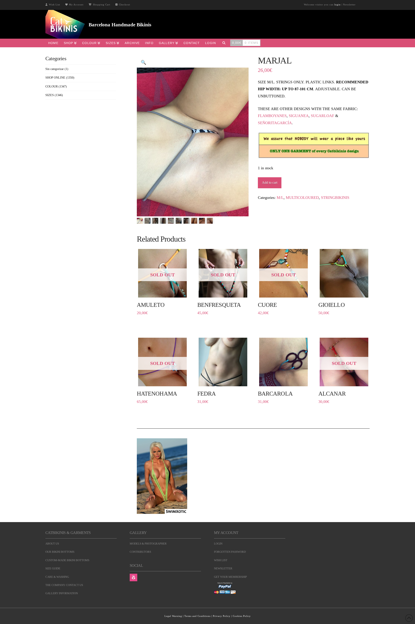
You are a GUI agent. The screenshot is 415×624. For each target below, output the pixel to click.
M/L (280, 197)
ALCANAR (332, 393)
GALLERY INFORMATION (61, 593)
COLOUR (51, 86)
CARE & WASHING (57, 576)
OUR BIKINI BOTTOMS (59, 551)
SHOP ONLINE (55, 77)
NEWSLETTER (223, 568)
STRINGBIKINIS (335, 197)
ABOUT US (52, 543)
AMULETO (150, 305)
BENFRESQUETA (219, 305)
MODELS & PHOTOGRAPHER (148, 543)
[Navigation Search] (224, 43)
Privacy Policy (221, 616)
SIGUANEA (299, 116)
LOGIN (218, 543)
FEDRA (206, 393)
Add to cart (269, 182)
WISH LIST (220, 560)
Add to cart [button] (346, 292)
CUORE (267, 305)
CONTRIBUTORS (140, 551)
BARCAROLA (275, 393)
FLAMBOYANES (272, 116)
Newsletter (349, 4)
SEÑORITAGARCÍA (275, 123)
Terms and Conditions (197, 616)
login (337, 4)
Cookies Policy (242, 616)
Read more (162, 292)
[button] (143, 62)
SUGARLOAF (322, 116)
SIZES (49, 95)
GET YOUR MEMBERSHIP (230, 576)
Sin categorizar (54, 69)
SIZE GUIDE (52, 568)
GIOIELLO (331, 305)
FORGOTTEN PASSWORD (230, 551)
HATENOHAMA (157, 393)
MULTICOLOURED (302, 197)
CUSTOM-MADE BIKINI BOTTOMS (67, 560)
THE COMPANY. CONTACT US (64, 585)
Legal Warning (173, 616)
